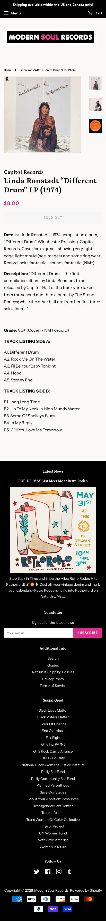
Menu (15, 13)
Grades (53, 665)
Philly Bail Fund (53, 772)
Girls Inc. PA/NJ (53, 744)
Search (53, 658)
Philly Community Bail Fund (53, 779)
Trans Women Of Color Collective (53, 819)
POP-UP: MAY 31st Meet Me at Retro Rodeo (53, 481)
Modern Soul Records (51, 890)
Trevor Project (53, 826)
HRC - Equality (53, 758)
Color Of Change (53, 724)
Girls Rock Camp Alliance (53, 751)
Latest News (53, 471)
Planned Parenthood (53, 785)
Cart (98, 13)
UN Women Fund (53, 833)
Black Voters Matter (53, 717)
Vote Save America (53, 840)
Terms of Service (53, 686)
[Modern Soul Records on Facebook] (48, 873)
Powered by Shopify (86, 890)
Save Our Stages (53, 792)
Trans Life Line (53, 813)
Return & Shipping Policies (53, 672)
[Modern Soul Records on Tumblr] (69, 873)
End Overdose (53, 731)
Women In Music (53, 847)
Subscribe (87, 632)
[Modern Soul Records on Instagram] (58, 873)
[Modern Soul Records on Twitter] (37, 873)
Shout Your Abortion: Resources (53, 799)
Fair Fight (53, 738)
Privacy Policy (53, 679)
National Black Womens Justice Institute (53, 765)
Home (8, 70)
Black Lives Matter (53, 710)
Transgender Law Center (53, 806)
